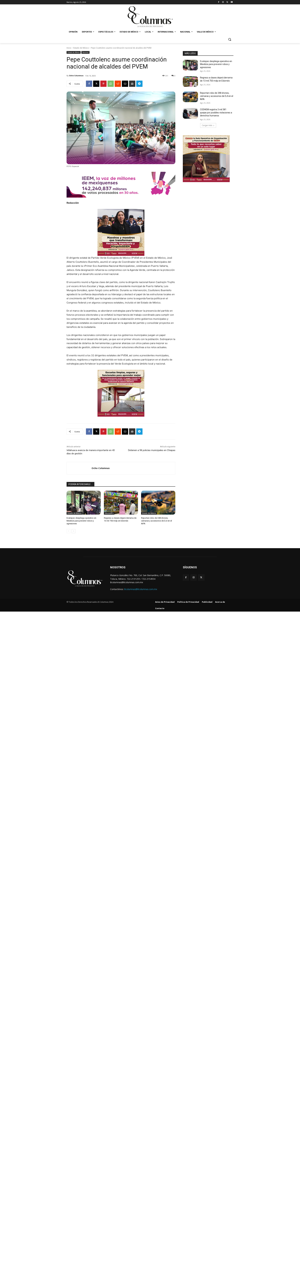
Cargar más (207, 125)
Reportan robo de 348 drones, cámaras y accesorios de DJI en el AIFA (156, 521)
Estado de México (81, 48)
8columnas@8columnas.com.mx (140, 589)
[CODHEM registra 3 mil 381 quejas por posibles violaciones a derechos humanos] (190, 113)
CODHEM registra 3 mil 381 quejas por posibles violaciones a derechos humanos (216, 112)
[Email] (125, 84)
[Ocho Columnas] (79, 468)
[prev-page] (68, 531)
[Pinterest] (103, 84)
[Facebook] (218, 2)
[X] (227, 2)
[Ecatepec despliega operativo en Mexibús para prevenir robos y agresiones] (84, 503)
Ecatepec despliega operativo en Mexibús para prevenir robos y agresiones (81, 521)
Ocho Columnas (76, 75)
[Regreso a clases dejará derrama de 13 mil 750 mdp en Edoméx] (121, 503)
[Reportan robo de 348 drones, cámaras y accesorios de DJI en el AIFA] (158, 503)
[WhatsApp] (111, 84)
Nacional (85, 52)
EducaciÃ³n (109, 513)
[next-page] (73, 531)
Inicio (69, 48)
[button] (229, 39)
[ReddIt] (118, 84)
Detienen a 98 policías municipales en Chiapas (151, 450)
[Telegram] (139, 84)
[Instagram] (223, 2)
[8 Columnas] (150, 17)
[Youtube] (231, 2)
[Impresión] (132, 84)
